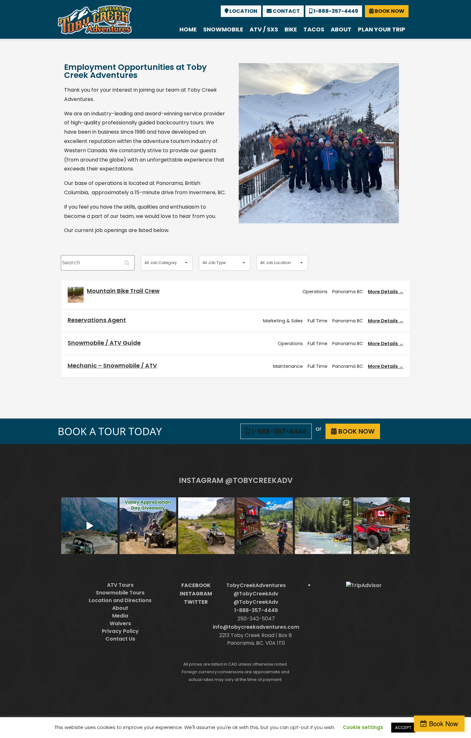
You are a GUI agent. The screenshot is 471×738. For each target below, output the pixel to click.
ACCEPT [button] (403, 728)
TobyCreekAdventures (256, 585)
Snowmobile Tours (120, 592)
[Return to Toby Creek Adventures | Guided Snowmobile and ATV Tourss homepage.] (95, 19)
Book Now (443, 723)
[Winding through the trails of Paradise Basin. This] (206, 525)
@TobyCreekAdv (256, 593)
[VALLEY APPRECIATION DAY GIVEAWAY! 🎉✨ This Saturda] (148, 525)
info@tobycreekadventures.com (256, 627)
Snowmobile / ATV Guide (104, 343)
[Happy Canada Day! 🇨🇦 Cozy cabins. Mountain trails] (381, 525)
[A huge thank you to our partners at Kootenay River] (323, 525)
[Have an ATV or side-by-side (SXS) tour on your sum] (89, 525)
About (341, 29)
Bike (291, 29)
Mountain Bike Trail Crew (123, 291)
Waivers (120, 623)
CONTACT (286, 11)
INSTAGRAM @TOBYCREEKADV (236, 480)
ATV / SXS (264, 29)
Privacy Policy (120, 631)
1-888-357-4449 (335, 11)
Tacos (313, 29)
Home (188, 29)
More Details (383, 291)
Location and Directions (120, 600)
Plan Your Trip (381, 29)
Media (120, 615)
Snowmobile (223, 29)
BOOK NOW (389, 11)
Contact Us (120, 639)
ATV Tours (120, 585)
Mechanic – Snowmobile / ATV (112, 365)
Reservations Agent (97, 320)
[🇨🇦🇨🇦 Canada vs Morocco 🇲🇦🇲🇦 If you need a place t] (264, 525)
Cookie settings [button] (363, 727)
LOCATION (242, 11)
